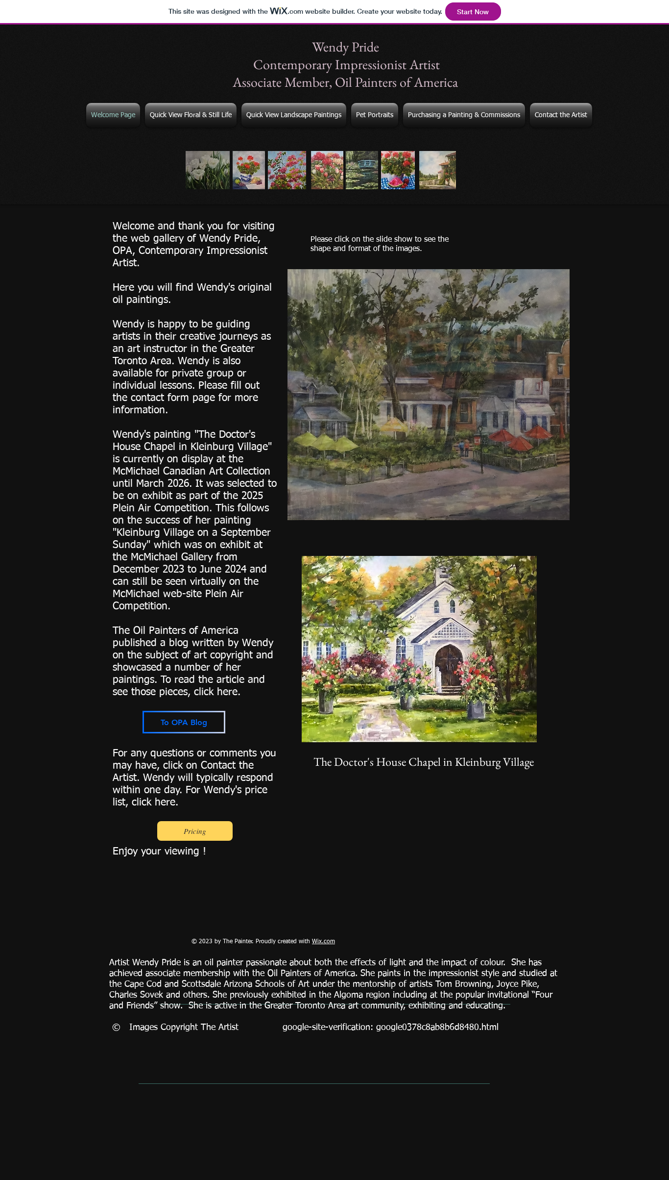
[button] (428, 394)
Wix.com (323, 942)
